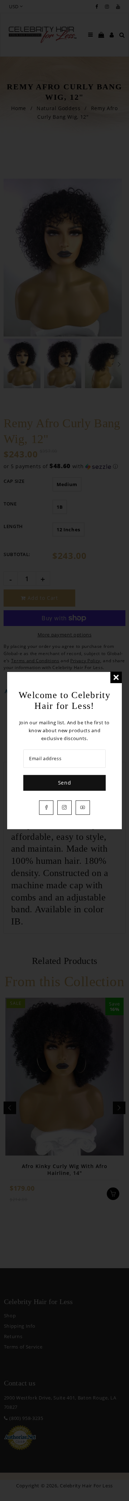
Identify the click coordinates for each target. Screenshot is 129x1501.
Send (64, 782)
